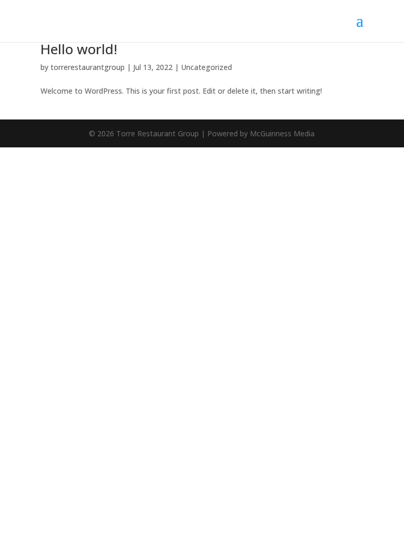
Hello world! (79, 48)
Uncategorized (206, 67)
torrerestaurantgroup (87, 67)
